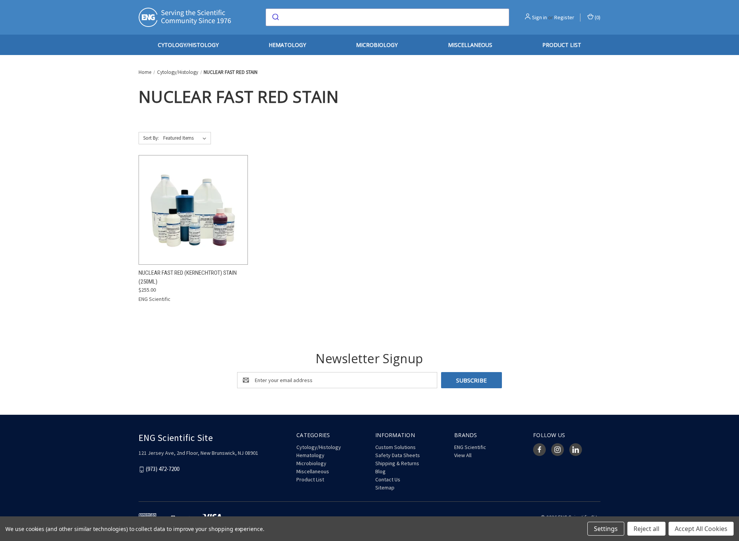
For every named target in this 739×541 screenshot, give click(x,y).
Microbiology (377, 44)
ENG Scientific (470, 447)
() (597, 17)
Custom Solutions (395, 447)
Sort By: (151, 138)
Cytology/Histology (188, 44)
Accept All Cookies (701, 528)
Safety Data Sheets (397, 455)
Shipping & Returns (397, 463)
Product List (561, 44)
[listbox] (186, 138)
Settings (606, 528)
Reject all (646, 528)
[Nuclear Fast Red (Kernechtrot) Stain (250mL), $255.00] (193, 210)
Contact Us (387, 479)
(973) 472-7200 (162, 469)
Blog (380, 471)
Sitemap (385, 487)
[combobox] (387, 17)
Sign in (539, 17)
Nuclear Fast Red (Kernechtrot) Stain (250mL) (188, 277)
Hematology (287, 44)
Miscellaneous (470, 44)
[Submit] (275, 17)
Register (564, 17)
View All (462, 455)
